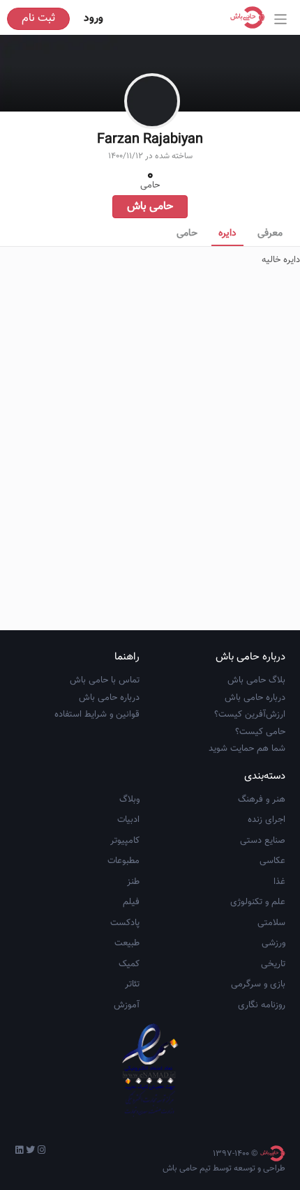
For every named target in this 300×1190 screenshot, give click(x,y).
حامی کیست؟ (260, 732)
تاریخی (273, 964)
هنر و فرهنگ (261, 800)
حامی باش (150, 206)
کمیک (129, 964)
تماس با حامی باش (105, 680)
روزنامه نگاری (261, 1005)
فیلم (131, 902)
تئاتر (132, 984)
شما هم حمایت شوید (247, 749)
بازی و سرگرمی (258, 984)
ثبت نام (38, 18)
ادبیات (128, 820)
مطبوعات (123, 861)
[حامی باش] (251, 17)
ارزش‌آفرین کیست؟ (249, 715)
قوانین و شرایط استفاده (97, 715)
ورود (93, 18)
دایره (227, 233)
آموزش (127, 1005)
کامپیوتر (125, 841)
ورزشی (273, 943)
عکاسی (272, 861)
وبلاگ (129, 800)
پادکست (125, 923)
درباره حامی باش (255, 698)
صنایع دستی (262, 841)
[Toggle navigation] (281, 19)
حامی (187, 233)
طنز (133, 882)
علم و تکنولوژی (257, 902)
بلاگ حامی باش (256, 680)
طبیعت (127, 943)
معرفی (270, 233)
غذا (279, 882)
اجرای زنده (266, 820)
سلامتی (271, 923)
